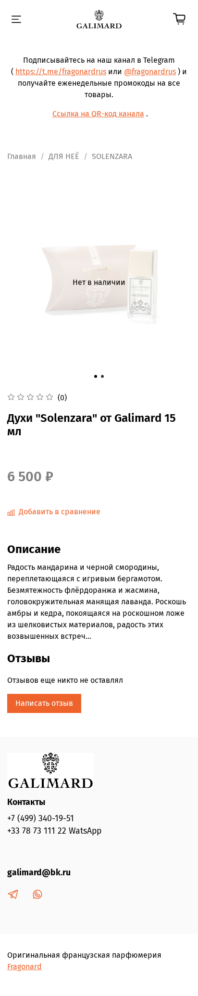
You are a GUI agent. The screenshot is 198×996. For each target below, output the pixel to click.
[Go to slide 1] (95, 376)
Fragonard (24, 966)
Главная (21, 156)
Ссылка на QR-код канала (98, 113)
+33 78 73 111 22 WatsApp (54, 831)
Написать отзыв (44, 703)
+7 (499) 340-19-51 (40, 819)
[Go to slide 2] (102, 376)
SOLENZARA (112, 156)
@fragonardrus (150, 71)
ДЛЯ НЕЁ (64, 156)
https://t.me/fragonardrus (60, 71)
